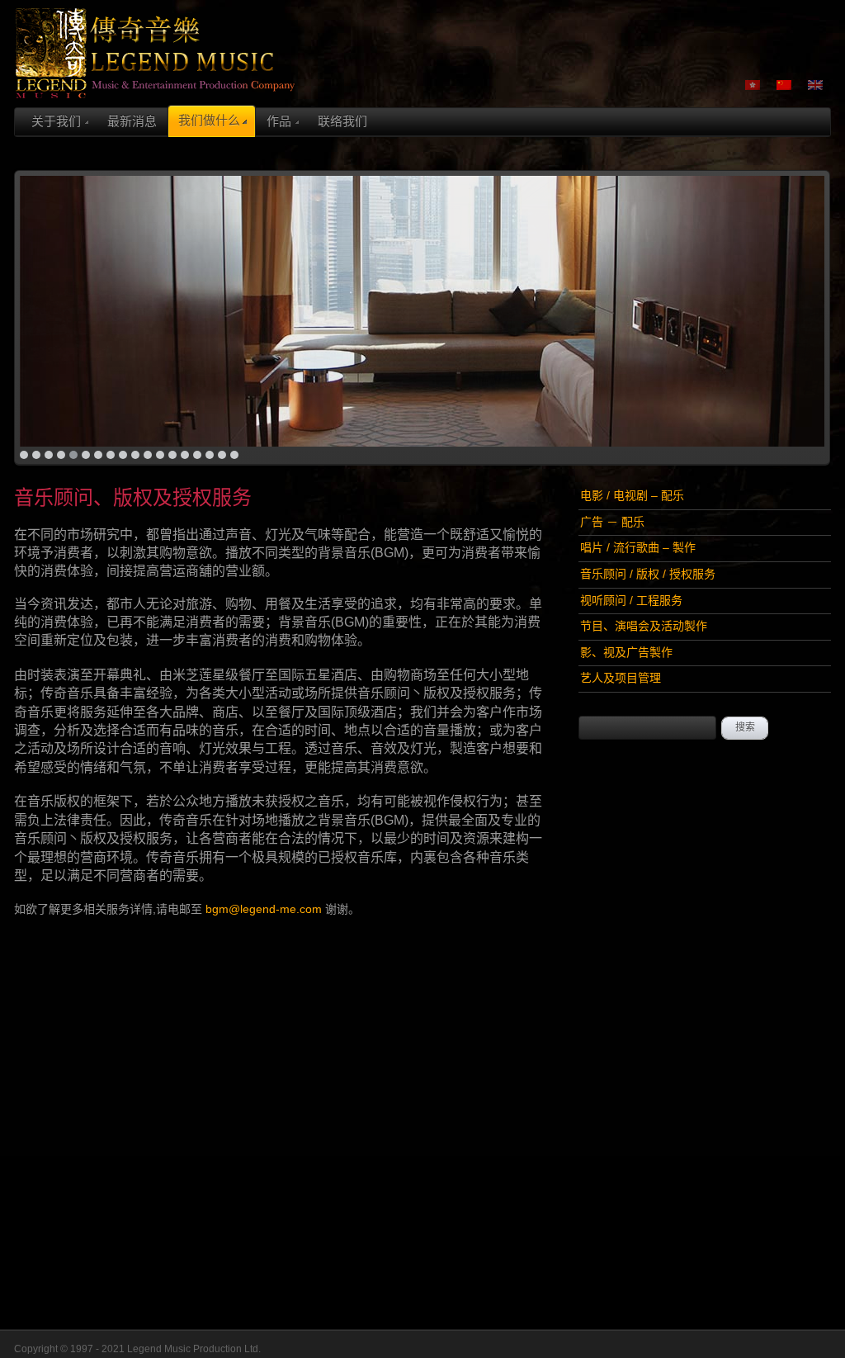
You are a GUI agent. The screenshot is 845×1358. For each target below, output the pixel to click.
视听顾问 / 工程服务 (631, 600)
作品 (279, 121)
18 (234, 455)
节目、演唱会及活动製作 (643, 625)
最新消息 (132, 121)
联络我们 (342, 121)
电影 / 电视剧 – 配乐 (632, 495)
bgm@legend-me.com (263, 909)
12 (160, 455)
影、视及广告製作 (626, 652)
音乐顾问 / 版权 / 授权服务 (647, 573)
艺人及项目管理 (620, 677)
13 (172, 455)
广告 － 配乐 (612, 521)
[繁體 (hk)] (752, 84)
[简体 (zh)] (784, 84)
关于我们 (56, 121)
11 (148, 455)
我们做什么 (209, 120)
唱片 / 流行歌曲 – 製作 (638, 547)
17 (222, 455)
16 (209, 455)
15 (197, 455)
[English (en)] (815, 84)
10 (135, 455)
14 (185, 455)
